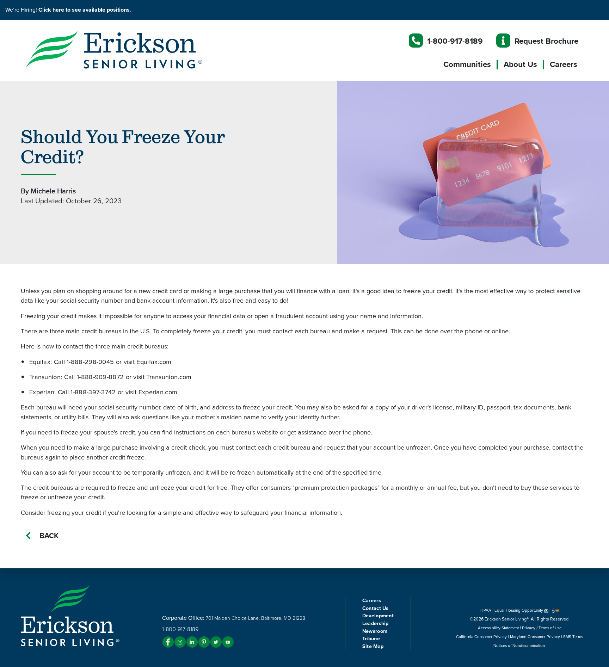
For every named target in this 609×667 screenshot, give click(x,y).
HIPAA (485, 610)
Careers (563, 64)
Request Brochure (546, 41)
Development (378, 616)
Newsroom (374, 631)
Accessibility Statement (498, 627)
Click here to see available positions (84, 9)
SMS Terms (573, 636)
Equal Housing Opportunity (519, 610)
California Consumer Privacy (481, 636)
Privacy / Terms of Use (541, 627)
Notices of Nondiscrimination (519, 645)
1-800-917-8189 (455, 41)
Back (49, 535)
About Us (520, 64)
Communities (467, 64)
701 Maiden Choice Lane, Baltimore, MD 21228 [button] (255, 618)
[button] (128, 49)
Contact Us (375, 608)
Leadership (375, 623)
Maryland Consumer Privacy (535, 636)
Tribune (371, 639)
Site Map (372, 646)
